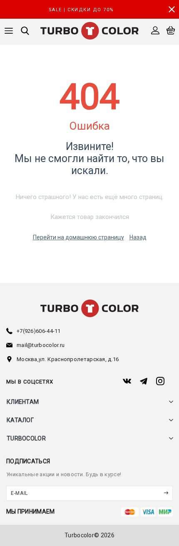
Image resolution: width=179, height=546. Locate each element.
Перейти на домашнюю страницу (78, 237)
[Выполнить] (165, 493)
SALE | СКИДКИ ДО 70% (81, 9)
